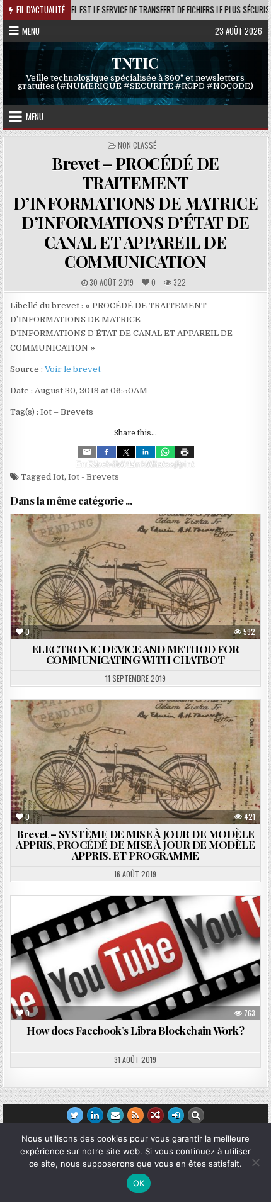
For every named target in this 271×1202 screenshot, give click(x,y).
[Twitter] (126, 452)
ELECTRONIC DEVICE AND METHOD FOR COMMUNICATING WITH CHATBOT (135, 654)
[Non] (255, 1162)
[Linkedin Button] (95, 1115)
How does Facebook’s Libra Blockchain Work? (135, 1030)
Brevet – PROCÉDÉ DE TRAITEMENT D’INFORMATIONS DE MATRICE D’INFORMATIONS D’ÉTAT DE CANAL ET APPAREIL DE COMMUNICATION (135, 212)
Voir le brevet (73, 369)
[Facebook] (106, 452)
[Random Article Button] (155, 1115)
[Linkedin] (145, 452)
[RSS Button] (135, 1115)
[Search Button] (196, 1115)
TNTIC (135, 62)
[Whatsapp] (165, 452)
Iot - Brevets (93, 476)
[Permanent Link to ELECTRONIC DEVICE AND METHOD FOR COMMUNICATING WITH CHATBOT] (135, 576)
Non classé (137, 145)
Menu (31, 31)
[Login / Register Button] (176, 1115)
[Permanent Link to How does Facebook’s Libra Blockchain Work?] (135, 958)
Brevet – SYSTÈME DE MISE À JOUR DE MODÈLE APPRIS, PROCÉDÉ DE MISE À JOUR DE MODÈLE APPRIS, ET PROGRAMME (135, 844)
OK (139, 1183)
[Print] (184, 452)
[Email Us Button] (115, 1115)
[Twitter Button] (75, 1115)
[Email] (87, 452)
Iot (58, 476)
